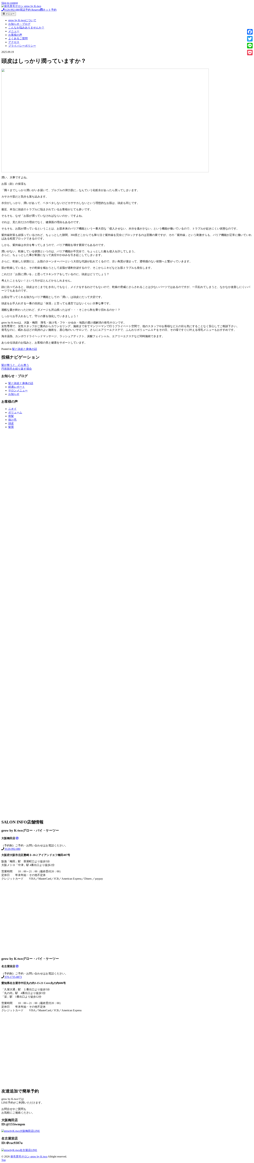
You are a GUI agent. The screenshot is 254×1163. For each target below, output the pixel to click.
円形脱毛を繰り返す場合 (16, 368)
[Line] (249, 45)
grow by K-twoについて (22, 20)
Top (3, 1160)
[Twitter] (249, 38)
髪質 (11, 426)
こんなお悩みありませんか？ (26, 27)
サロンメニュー (18, 390)
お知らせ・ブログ (19, 23)
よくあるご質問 (18, 38)
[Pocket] (249, 52)
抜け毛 (12, 419)
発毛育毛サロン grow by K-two (28, 1156)
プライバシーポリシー (22, 45)
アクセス (13, 42)
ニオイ (12, 408)
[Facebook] (249, 31)
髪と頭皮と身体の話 (24, 349)
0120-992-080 (12, 848)
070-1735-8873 (13, 977)
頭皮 (11, 423)
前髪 (11, 416)
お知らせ (13, 394)
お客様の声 (15, 34)
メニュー (13, 31)
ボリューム (15, 412)
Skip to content (9, 2)
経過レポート (16, 386)
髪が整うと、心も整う (15, 365)
